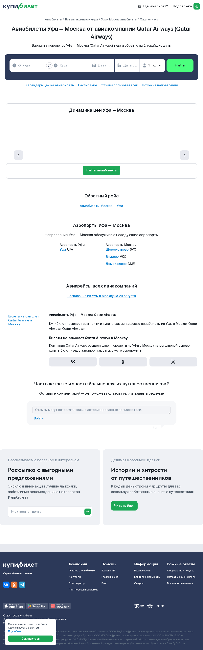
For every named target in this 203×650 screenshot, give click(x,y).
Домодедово (116, 264)
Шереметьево (117, 249)
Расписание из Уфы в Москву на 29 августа (101, 296)
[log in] (196, 6)
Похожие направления (160, 85)
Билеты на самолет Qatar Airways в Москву (23, 320)
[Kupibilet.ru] (22, 6)
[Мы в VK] (6, 585)
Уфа (63, 249)
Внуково (112, 257)
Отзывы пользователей (119, 85)
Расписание (87, 85)
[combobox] (29, 65)
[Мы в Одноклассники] (14, 585)
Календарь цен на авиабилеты (49, 85)
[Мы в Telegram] (22, 585)
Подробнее (14, 631)
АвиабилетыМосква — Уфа (101, 206)
